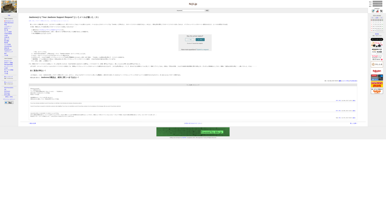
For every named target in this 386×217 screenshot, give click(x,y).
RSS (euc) (7, 91)
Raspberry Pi (7, 50)
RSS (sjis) (7, 93)
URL (340, 100)
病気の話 (6, 48)
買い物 (6, 30)
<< (372, 17)
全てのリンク (8, 61)
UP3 (337, 100)
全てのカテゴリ (9, 21)
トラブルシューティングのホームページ (50, 30)
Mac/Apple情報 (8, 64)
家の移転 (6, 41)
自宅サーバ (7, 28)
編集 (340, 80)
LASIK (6, 35)
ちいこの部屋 (8, 32)
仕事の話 (6, 37)
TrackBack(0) (353, 80)
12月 (377, 17)
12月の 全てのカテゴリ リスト (193, 123)
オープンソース (8, 66)
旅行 (5, 53)
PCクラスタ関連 (8, 70)
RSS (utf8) (7, 95)
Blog (5, 24)
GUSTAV (184, 137)
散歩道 (6, 42)
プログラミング (8, 51)
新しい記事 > (353, 123)
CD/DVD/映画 (8, 33)
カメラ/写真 (7, 44)
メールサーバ (8, 26)
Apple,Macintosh (8, 23)
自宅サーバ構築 (8, 62)
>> (381, 17)
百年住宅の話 (8, 46)
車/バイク (6, 39)
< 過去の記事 (32, 123)
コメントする (346, 80)
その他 (6, 55)
